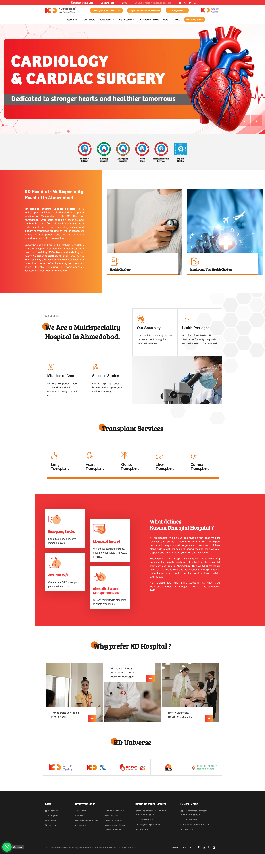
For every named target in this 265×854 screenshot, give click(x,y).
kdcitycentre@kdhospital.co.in (194, 824)
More (165, 19)
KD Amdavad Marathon (86, 820)
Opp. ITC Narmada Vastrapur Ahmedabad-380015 (193, 812)
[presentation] (244, 120)
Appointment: (145, 10)
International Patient (149, 19)
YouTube (52, 825)
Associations (106, 19)
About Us (79, 815)
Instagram (53, 815)
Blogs (177, 19)
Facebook (53, 810)
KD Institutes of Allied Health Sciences (115, 827)
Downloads (108, 2)
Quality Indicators (113, 820)
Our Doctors (89, 19)
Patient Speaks (82, 825)
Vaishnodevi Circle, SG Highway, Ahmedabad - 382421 (150, 812)
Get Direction (141, 829)
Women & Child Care (83, 2)
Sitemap (175, 847)
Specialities (71, 19)
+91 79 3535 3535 (189, 819)
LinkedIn (52, 820)
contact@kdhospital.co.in (147, 824)
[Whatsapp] (7, 847)
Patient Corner (125, 19)
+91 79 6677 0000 (144, 819)
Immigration (177, 10)
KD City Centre (112, 815)
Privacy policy (187, 847)
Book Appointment (194, 19)
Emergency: (107, 10)
